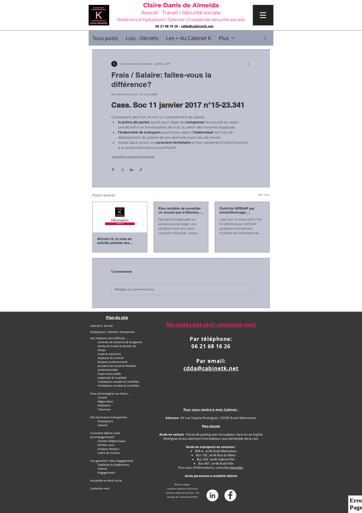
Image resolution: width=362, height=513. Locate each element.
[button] (263, 15)
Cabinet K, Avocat (101, 325)
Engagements (106, 472)
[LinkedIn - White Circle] (212, 495)
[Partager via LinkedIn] (131, 169)
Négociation (105, 401)
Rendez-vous (106, 445)
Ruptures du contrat (110, 358)
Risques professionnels (112, 362)
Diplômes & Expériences (113, 464)
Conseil (102, 397)
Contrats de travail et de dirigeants (120, 342)
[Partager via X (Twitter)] (122, 169)
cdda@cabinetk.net (197, 26)
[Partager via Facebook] (113, 169)
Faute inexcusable (109, 374)
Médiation (104, 405)
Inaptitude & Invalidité (112, 377)
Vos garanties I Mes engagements (111, 461)
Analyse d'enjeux (108, 449)
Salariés (103, 425)
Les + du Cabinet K (188, 38)
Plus (224, 38)
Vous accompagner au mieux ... (110, 393)
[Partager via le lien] (141, 169)
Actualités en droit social (106, 480)
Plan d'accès (211, 426)
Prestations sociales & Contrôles (118, 385)
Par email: (211, 361)
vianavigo (236, 468)
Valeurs (102, 468)
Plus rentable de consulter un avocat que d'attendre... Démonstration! (179, 210)
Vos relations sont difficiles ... (109, 338)
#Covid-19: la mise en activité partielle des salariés (114, 241)
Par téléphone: (211, 339)
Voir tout (264, 194)
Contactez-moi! (100, 488)
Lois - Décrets (142, 38)
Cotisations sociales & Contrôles (133, 156)
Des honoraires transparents (108, 417)
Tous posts (105, 38)
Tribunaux (104, 409)
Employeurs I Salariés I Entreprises (112, 332)
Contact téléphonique (111, 441)
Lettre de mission (109, 453)
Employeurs (105, 421)
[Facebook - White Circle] (230, 495)
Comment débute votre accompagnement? (105, 435)
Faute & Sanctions (109, 354)
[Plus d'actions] (248, 64)
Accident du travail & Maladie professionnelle (117, 368)
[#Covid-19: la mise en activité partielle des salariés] (120, 217)
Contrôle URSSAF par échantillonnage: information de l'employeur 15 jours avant (241, 210)
